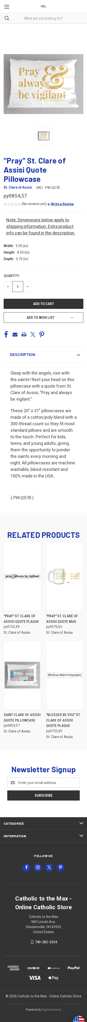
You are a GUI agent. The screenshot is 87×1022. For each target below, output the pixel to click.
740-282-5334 (46, 942)
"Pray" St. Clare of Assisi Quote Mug (62, 619)
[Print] (24, 334)
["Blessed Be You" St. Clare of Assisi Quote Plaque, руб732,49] (65, 675)
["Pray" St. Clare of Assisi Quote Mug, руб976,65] (65, 576)
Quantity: (12, 276)
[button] (60, 204)
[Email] (15, 334)
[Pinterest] (41, 334)
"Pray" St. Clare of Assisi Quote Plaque (21, 619)
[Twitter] (32, 334)
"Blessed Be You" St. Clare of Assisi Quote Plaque (63, 720)
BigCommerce (51, 1009)
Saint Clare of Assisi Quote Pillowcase (22, 718)
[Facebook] (6, 334)
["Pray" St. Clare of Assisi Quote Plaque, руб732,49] (22, 576)
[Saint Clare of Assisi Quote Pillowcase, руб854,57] (22, 675)
